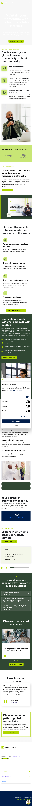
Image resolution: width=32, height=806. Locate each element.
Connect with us (9, 541)
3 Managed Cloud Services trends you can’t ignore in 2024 (16, 650)
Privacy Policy (20, 799)
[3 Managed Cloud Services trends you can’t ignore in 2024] (16, 636)
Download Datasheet (16, 310)
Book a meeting (16, 756)
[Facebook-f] (4, 758)
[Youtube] (8, 758)
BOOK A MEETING (16, 41)
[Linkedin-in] (2, 758)
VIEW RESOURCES (16, 664)
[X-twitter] (6, 758)
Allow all (16, 421)
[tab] (16, 763)
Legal (25, 799)
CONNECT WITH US (11, 733)
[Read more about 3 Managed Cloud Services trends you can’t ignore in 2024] (5, 656)
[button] (2, 568)
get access (7, 190)
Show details (24, 417)
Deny (16, 425)
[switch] (28, 401)
